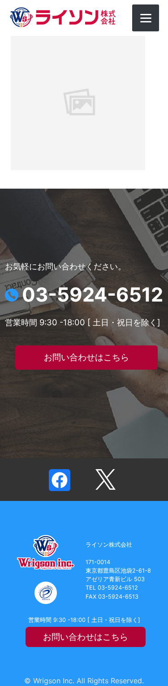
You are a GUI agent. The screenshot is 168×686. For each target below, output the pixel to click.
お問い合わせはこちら (86, 357)
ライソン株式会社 (62, 17)
